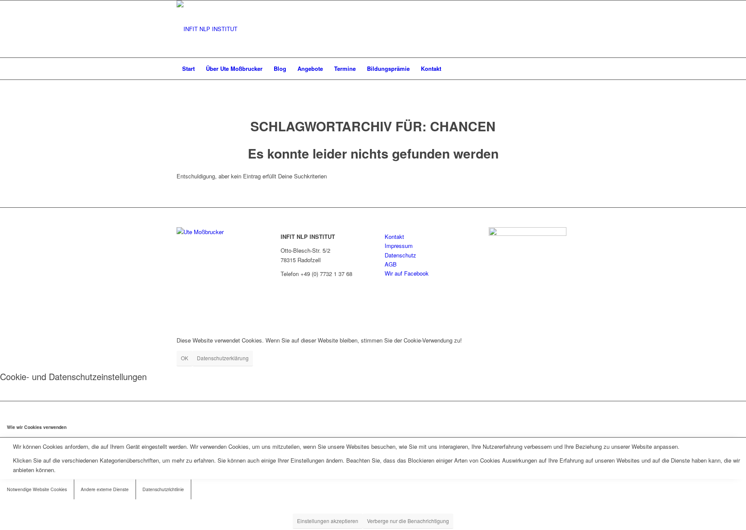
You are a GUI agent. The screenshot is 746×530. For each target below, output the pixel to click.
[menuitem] (188, 68)
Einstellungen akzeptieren (327, 520)
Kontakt (394, 236)
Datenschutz (400, 255)
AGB (391, 264)
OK (184, 358)
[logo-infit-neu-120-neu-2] (207, 28)
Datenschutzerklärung (223, 358)
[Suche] (563, 68)
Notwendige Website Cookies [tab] (37, 489)
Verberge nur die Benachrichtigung (408, 520)
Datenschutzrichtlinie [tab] (163, 489)
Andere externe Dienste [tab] (105, 489)
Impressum (399, 245)
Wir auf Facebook (407, 273)
